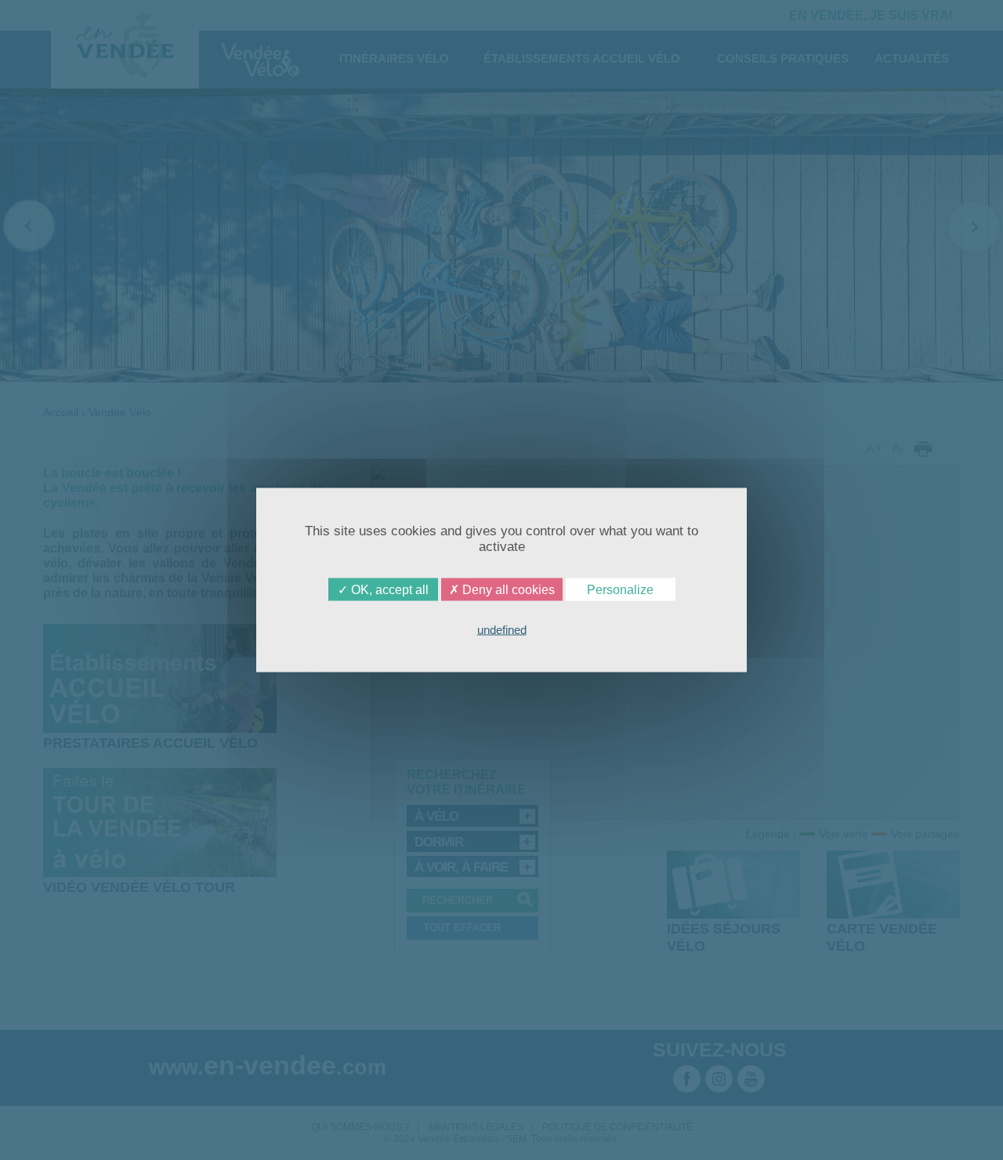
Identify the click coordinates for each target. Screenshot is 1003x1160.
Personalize (620, 589)
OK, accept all (388, 589)
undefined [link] (502, 629)
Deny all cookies (507, 589)
